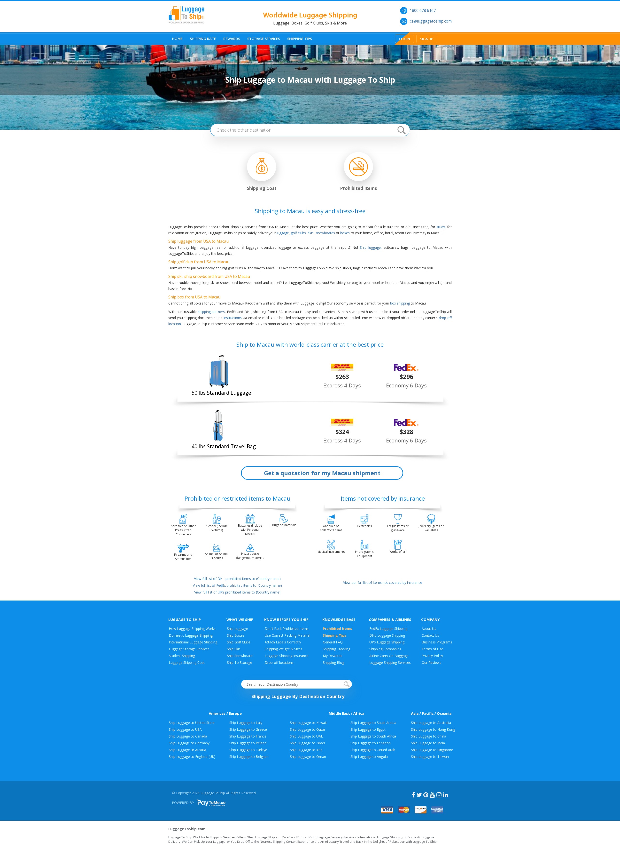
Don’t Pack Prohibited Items (287, 628)
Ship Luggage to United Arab (372, 749)
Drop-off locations (279, 662)
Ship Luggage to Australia (431, 722)
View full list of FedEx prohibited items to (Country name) (237, 585)
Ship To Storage (239, 662)
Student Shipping (182, 655)
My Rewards (332, 655)
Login (404, 38)
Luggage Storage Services (189, 649)
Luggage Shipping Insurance (287, 655)
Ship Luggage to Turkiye (248, 749)
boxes (345, 233)
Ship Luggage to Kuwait (308, 722)
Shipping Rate (203, 38)
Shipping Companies (385, 649)
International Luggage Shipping (193, 642)
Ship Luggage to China (428, 736)
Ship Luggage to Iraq (306, 749)
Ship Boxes (235, 635)
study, (441, 227)
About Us (429, 628)
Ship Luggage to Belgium (249, 756)
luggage (283, 233)
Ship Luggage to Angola (369, 756)
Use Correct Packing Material (287, 635)
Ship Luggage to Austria (187, 749)
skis (311, 233)
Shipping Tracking (336, 649)
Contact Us (430, 635)
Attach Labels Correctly (283, 642)
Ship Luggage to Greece (248, 729)
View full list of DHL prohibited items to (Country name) (237, 578)
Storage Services (263, 38)
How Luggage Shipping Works (192, 628)
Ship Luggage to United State (192, 722)
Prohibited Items (337, 628)
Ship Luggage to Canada (188, 736)
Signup (426, 38)
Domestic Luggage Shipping (191, 635)
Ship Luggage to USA (185, 729)
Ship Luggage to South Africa (373, 736)
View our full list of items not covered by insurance (382, 582)
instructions (233, 317)
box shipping (400, 303)
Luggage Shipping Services (390, 662)
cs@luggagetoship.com (431, 21)
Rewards (231, 38)
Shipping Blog (333, 662)
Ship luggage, (371, 247)
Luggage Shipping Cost (187, 662)
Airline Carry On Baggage (389, 655)
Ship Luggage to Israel (307, 743)
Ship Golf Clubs (238, 642)
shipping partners (211, 311)
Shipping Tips (299, 38)
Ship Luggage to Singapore (432, 749)
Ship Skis (233, 649)
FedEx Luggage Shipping (388, 628)
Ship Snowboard (239, 655)
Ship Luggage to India (428, 743)
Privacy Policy (432, 655)
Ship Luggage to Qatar (307, 729)
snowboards (325, 233)
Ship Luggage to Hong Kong (433, 729)
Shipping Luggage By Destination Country (297, 696)
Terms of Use (432, 649)
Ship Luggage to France (247, 736)
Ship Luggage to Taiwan (430, 756)
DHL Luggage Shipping (387, 635)
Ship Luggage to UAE (306, 736)
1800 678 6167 (423, 10)
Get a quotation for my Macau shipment (322, 473)
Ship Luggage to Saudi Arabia (373, 722)
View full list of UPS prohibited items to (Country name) (237, 592)
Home (177, 38)
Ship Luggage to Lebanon (370, 743)
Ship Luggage (237, 628)
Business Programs (437, 642)
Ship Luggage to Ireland (247, 743)
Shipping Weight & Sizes (283, 649)
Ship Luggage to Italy (245, 722)
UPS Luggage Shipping (386, 642)
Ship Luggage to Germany (189, 743)
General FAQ (333, 642)
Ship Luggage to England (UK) (192, 756)
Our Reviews (431, 662)
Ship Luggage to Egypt (368, 729)
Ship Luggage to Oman (308, 756)
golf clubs (298, 233)
